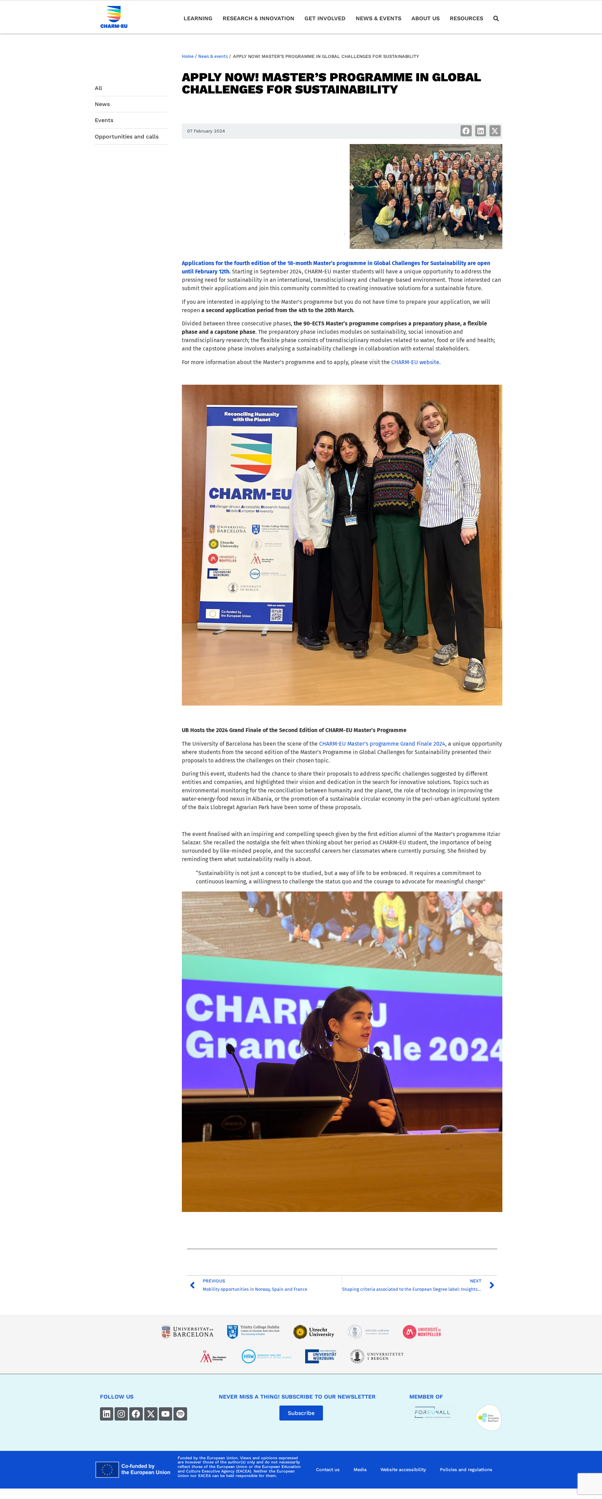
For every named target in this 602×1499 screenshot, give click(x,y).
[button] (466, 130)
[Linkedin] (106, 1414)
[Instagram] (121, 1414)
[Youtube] (165, 1414)
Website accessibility (403, 1469)
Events (104, 120)
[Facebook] (135, 1414)
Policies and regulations (466, 1469)
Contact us (328, 1469)
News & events (213, 56)
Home (188, 56)
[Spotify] (180, 1414)
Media (360, 1469)
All (98, 88)
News (102, 104)
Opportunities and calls (127, 136)
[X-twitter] (150, 1414)
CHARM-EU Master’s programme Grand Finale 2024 (382, 743)
